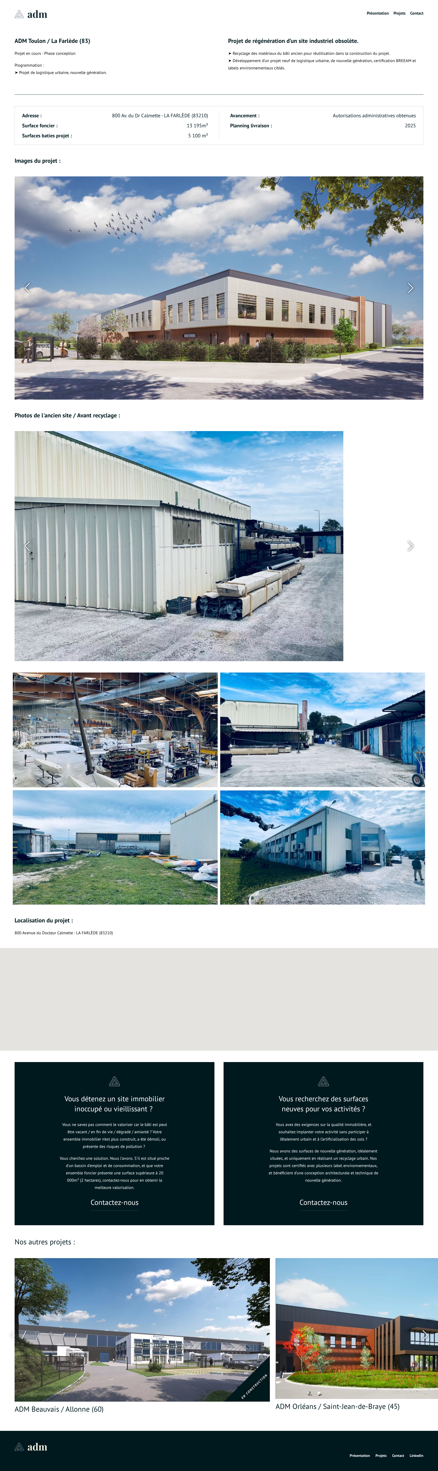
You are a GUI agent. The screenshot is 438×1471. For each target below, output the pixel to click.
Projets (400, 13)
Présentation (378, 13)
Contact (416, 13)
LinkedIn (416, 1455)
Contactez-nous (114, 1203)
